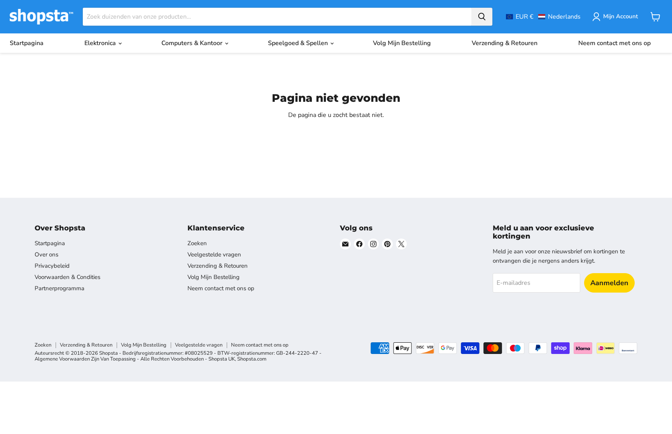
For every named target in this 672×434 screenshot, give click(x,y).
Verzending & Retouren (504, 43)
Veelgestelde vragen (214, 254)
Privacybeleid (52, 266)
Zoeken (197, 243)
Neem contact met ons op (614, 43)
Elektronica (100, 43)
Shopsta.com (251, 359)
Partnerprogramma (59, 288)
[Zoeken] (481, 17)
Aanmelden (609, 283)
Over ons (46, 254)
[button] (543, 16)
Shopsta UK (221, 359)
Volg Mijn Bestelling (402, 43)
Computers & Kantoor (192, 43)
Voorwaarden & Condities (67, 277)
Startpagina (27, 43)
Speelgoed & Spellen (298, 43)
